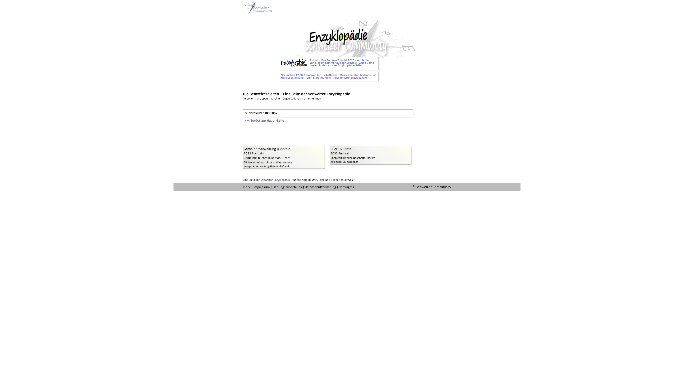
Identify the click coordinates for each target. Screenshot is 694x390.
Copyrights (346, 187)
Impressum (261, 187)
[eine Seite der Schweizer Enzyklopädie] (257, 8)
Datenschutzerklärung (320, 187)
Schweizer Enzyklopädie (275, 179)
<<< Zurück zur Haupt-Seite (264, 120)
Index (246, 187)
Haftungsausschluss (287, 187)
